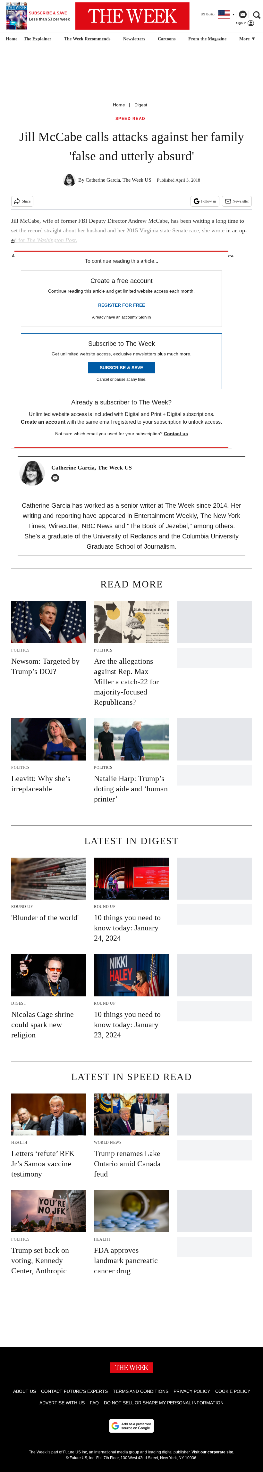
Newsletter (241, 201)
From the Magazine (207, 39)
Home (119, 104)
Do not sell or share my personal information (164, 1402)
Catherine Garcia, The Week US (118, 180)
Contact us (176, 433)
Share (26, 201)
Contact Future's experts (74, 1391)
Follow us (208, 201)
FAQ (94, 1402)
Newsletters (134, 39)
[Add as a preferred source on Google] (131, 1426)
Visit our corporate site (212, 1452)
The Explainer (37, 39)
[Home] (10, 39)
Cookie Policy (232, 1391)
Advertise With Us (62, 1402)
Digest (140, 104)
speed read (130, 119)
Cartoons (166, 39)
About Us (24, 1391)
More (245, 39)
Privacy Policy (192, 1391)
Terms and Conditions (140, 1391)
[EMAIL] (56, 478)
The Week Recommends (87, 39)
